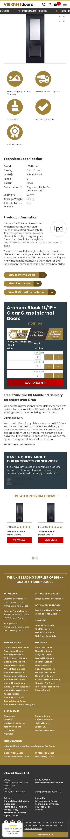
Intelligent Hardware (14, 723)
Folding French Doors (46, 613)
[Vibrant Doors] (22, 4)
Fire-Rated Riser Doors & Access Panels (48, 688)
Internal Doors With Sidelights (19, 704)
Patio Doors (10, 594)
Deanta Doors (42, 716)
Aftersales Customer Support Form (15, 814)
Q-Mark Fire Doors (44, 752)
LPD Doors (32, 166)
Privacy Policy (11, 809)
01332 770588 (23, 479)
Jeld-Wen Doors (12, 726)
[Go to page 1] (33, 558)
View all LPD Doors (19, 283)
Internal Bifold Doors (47, 594)
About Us (40, 798)
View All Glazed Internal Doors (26, 292)
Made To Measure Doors (16, 756)
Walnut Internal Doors (15, 658)
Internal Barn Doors (14, 697)
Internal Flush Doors (14, 672)
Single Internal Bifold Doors (49, 598)
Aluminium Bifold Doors (16, 605)
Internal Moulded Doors (16, 690)
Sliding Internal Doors (15, 701)
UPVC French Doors (14, 618)
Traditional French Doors (48, 610)
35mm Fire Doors (44, 676)
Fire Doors (41, 642)
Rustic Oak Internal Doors (17, 686)
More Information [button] (33, 828)
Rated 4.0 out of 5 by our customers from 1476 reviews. (13, 831)
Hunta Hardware (44, 719)
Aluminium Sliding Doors (16, 626)
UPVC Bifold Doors (13, 602)
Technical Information (47, 803)
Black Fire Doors (43, 651)
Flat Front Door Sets (45, 636)
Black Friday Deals (13, 752)
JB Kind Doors (42, 723)
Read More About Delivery (19, 444)
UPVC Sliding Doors (14, 630)
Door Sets (40, 620)
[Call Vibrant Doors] (43, 4)
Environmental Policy (46, 801)
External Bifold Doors (15, 598)
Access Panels (11, 693)
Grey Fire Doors (43, 654)
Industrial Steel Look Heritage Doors (19, 748)
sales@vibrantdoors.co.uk (49, 782)
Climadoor (9, 716)
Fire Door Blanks (43, 661)
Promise (31, 10)
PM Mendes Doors (44, 730)
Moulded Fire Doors (45, 683)
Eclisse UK (9, 719)
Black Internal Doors (14, 661)
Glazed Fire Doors (44, 658)
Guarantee (9, 803)
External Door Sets (44, 632)
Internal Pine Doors (13, 654)
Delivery (8, 798)
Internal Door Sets (44, 625)
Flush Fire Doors (43, 665)
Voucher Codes (43, 806)
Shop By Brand (11, 711)
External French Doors (15, 611)
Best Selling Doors (44, 756)
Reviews (39, 809)
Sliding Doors (10, 623)
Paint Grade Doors (45, 668)
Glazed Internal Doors (15, 676)
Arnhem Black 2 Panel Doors (16, 533)
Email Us (19, 484)
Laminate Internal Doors (16, 647)
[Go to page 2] (37, 558)
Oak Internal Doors (13, 651)
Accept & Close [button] (45, 834)
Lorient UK (40, 726)
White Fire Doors (43, 647)
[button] (62, 19)
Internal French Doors (48, 605)
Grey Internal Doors (14, 665)
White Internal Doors (14, 668)
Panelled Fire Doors (45, 672)
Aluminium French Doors (16, 614)
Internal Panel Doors (14, 679)
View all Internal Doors (21, 274)
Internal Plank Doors (14, 683)
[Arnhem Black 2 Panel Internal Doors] (19, 512)
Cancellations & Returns (16, 801)
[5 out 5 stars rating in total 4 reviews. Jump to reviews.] (24, 527)
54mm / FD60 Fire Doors (47, 679)
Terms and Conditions (15, 806)
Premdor (8, 733)
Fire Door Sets (42, 628)
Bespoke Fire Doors (45, 746)
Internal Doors (12, 642)
